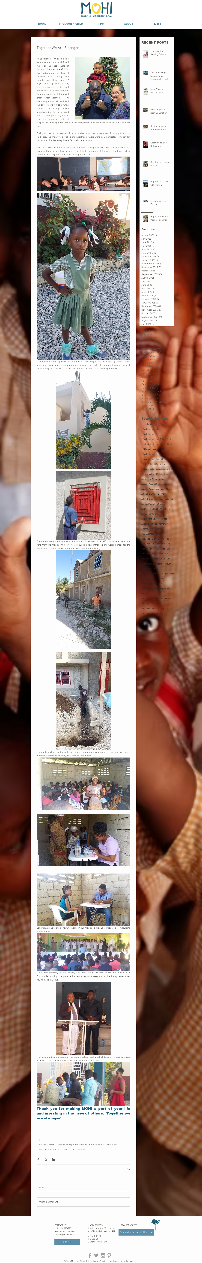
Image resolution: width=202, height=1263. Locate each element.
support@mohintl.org (64, 1234)
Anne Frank (165, 509)
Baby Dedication (148, 539)
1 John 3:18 (165, 439)
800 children (162, 474)
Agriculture (154, 489)
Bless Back (146, 593)
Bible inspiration (161, 589)
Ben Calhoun (147, 578)
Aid (162, 489)
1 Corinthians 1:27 (149, 439)
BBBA (158, 529)
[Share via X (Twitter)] (45, 1159)
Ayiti (152, 529)
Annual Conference (150, 514)
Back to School (148, 549)
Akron (169, 489)
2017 (169, 459)
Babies (159, 534)
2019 (150, 464)
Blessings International (152, 613)
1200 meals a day (149, 449)
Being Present (167, 574)
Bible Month (146, 589)
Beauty (167, 564)
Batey (153, 554)
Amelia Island (166, 499)
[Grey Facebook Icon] (90, 1255)
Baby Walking (147, 544)
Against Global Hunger (159, 484)
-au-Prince (160, 424)
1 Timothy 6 (158, 444)
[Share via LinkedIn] (53, 1159)
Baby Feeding (164, 539)
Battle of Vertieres (149, 559)
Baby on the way (163, 544)
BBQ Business (147, 534)
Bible (160, 583)
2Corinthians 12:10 (164, 469)
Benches (159, 578)
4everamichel (147, 474)
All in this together (149, 499)
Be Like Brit (165, 559)
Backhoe (161, 549)
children (81, 1149)
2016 (163, 459)
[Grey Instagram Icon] (103, 1255)
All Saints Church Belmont (153, 494)
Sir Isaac (129, 1261)
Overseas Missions (46, 1144)
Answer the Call (148, 519)
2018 (143, 464)
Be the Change (148, 564)
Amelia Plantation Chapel (153, 504)
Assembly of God (149, 524)
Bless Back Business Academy (155, 598)
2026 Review (160, 464)
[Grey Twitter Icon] (96, 1255)
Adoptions (163, 479)
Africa (144, 484)
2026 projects (147, 469)
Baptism (145, 554)
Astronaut (163, 524)
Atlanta (144, 529)
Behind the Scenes (150, 574)
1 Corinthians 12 (149, 434)
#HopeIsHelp (147, 424)
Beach (160, 564)
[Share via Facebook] (38, 1159)
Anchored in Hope (149, 509)
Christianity (111, 1144)
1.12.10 (168, 444)
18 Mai (162, 449)
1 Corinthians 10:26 (150, 429)
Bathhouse (163, 554)
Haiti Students (96, 1144)
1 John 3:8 (146, 444)
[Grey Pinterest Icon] (109, 1255)
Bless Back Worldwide (151, 603)
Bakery (170, 549)
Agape (144, 489)
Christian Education (46, 1149)
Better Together (148, 583)
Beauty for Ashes (149, 569)
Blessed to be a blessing (152, 608)
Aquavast (162, 519)
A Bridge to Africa (149, 479)
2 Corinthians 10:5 (149, 454)
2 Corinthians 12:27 (150, 459)
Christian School (66, 1149)
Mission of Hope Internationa (72, 1144)
